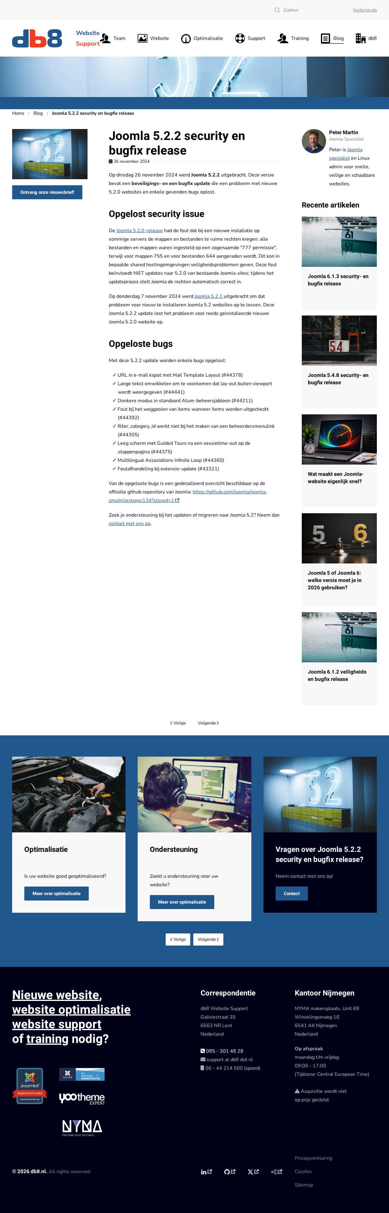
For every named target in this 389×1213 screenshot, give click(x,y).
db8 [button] (372, 38)
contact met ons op (129, 523)
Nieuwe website (55, 995)
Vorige (180, 723)
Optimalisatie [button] (208, 38)
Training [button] (300, 38)
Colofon (303, 1171)
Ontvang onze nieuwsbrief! (47, 192)
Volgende (207, 723)
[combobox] (307, 10)
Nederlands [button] (365, 10)
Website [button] (159, 38)
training (47, 1039)
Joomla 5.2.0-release (139, 230)
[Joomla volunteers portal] (276, 1172)
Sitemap (304, 1185)
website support (57, 1024)
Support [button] (256, 38)
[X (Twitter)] (253, 1172)
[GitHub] (229, 1172)
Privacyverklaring (313, 1158)
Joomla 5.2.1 (209, 296)
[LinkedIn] (206, 1172)
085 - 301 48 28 (224, 1051)
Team (119, 38)
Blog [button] (338, 38)
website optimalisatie (71, 1010)
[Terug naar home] (38, 38)
